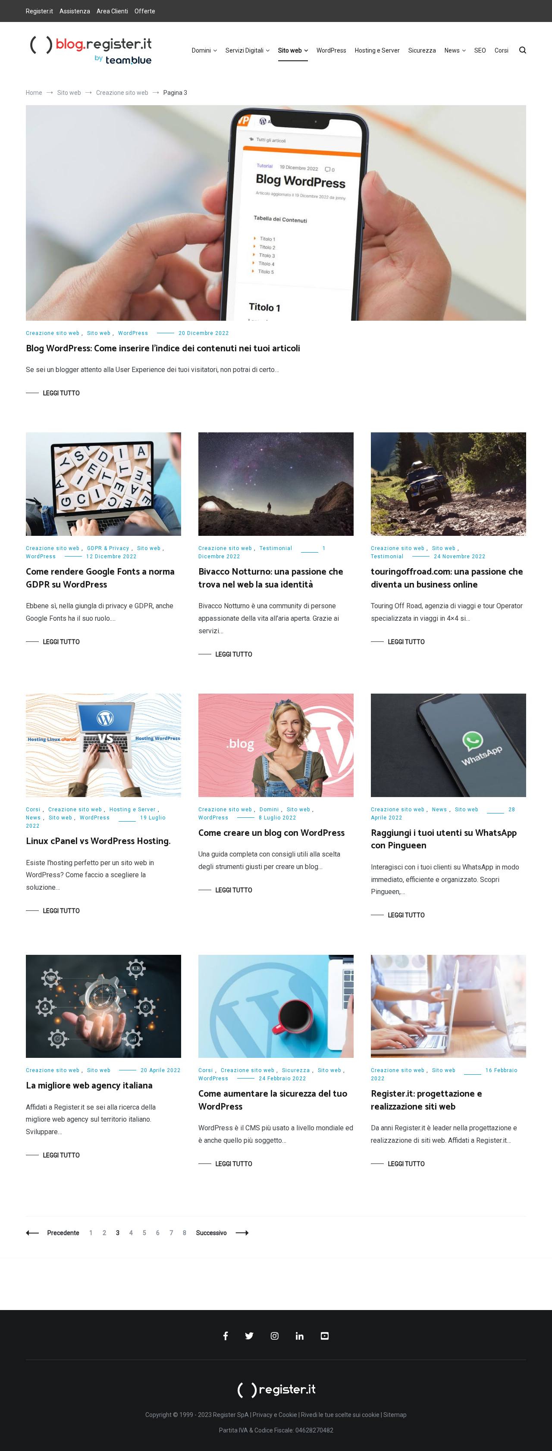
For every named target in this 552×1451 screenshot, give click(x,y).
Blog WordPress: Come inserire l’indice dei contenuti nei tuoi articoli (163, 348)
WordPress (331, 50)
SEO (480, 50)
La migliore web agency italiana (89, 1086)
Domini (201, 50)
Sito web (290, 50)
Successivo (211, 1232)
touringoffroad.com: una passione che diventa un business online (447, 578)
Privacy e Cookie (275, 1414)
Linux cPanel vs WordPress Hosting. (98, 841)
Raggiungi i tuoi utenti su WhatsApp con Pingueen (444, 839)
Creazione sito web (52, 333)
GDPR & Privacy (108, 548)
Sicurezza (422, 50)
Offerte (145, 11)
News (452, 50)
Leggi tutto (61, 393)
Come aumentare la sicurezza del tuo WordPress (272, 1100)
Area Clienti (112, 11)
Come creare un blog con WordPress (271, 833)
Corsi (501, 50)
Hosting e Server (377, 50)
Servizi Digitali (244, 50)
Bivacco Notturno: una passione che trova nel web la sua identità (270, 578)
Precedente (63, 1232)
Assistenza (75, 11)
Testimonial (276, 548)
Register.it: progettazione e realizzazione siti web (426, 1100)
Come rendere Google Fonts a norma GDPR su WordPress (100, 578)
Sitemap (395, 1414)
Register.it (39, 11)
